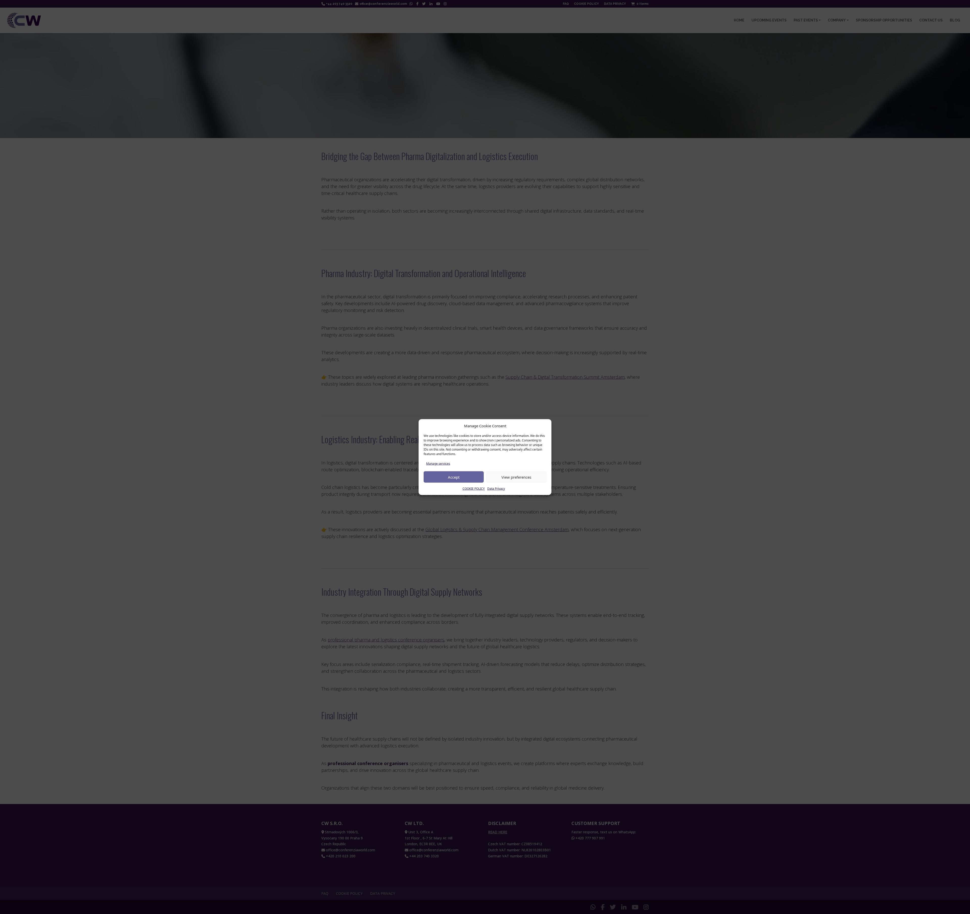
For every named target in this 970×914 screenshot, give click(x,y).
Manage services (438, 463)
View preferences (516, 476)
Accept (453, 476)
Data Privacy (496, 488)
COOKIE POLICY (474, 488)
